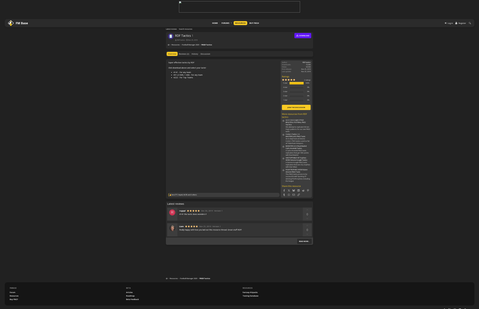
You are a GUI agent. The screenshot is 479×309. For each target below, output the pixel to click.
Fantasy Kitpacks (250, 292)
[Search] (470, 23)
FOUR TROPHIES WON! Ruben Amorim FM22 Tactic (297, 170)
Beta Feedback (132, 299)
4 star (285, 87)
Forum (12, 292)
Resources (240, 23)
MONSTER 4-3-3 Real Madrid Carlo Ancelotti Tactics (296, 147)
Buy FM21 (14, 299)
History (195, 54)
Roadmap (130, 296)
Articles (129, 292)
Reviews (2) (184, 54)
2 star (285, 96)
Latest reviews (171, 29)
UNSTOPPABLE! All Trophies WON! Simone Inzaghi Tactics (296, 159)
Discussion (205, 54)
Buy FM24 (254, 23)
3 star (285, 91)
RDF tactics (181, 40)
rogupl (182, 210)
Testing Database (250, 296)
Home (215, 23)
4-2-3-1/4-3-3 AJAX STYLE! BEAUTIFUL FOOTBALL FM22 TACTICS (296, 122)
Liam (181, 226)
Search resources (185, 29)
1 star (285, 100)
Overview (172, 54)
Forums (225, 23)
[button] (231, 23)
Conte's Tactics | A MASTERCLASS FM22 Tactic (295, 135)
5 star (285, 83)
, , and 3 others (184, 195)
